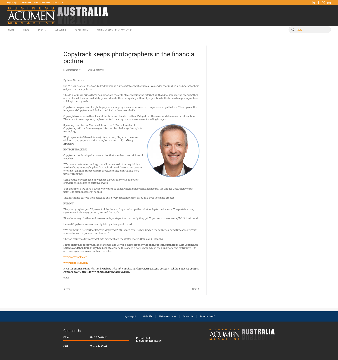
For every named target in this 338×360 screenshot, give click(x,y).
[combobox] (310, 29)
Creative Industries (96, 69)
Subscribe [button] (60, 29)
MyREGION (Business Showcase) (114, 29)
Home (11, 29)
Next (194, 288)
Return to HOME (207, 316)
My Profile (26, 2)
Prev (67, 288)
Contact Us (58, 2)
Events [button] (42, 29)
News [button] (26, 29)
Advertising (81, 29)
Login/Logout (13, 2)
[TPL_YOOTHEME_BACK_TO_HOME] (57, 16)
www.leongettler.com (75, 262)
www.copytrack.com (75, 257)
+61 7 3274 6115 (98, 337)
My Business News (42, 2)
